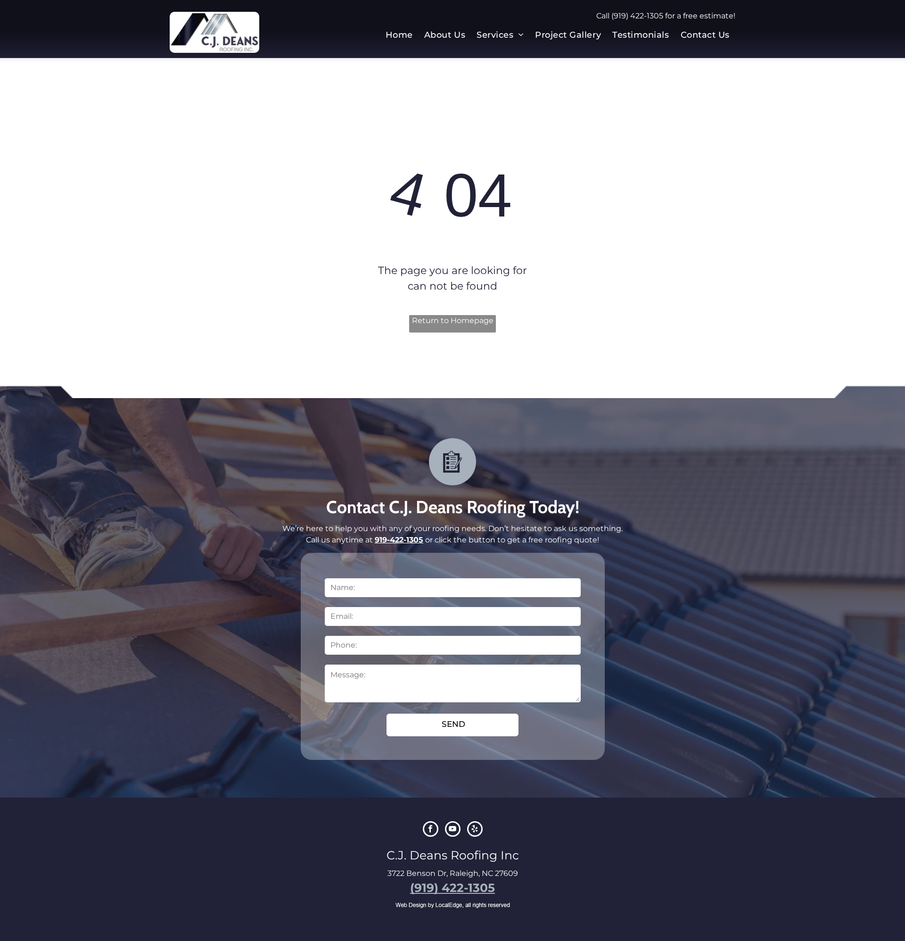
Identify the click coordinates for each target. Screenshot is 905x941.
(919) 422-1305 (637, 15)
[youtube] (453, 830)
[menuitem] (399, 35)
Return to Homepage (453, 320)
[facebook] (430, 830)
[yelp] (475, 830)
